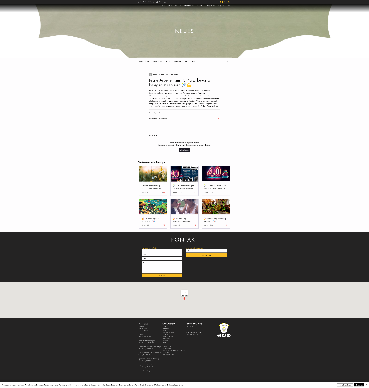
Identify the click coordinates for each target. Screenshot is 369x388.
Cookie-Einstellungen (345, 385)
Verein (193, 61)
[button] (227, 61)
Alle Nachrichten (144, 61)
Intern (186, 61)
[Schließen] (367, 384)
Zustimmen (359, 385)
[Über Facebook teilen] (150, 113)
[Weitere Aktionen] (219, 74)
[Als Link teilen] (159, 113)
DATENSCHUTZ (167, 349)
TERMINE (165, 328)
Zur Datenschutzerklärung (175, 385)
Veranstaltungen (157, 61)
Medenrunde (177, 61)
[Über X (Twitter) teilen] (154, 113)
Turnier (168, 61)
